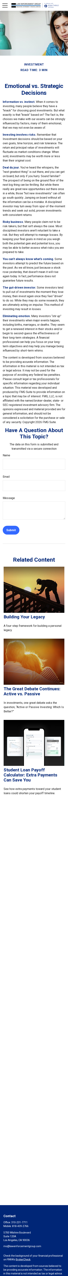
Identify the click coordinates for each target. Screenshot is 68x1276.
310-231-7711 (19, 1222)
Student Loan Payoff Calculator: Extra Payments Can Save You (30, 775)
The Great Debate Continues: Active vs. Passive (32, 691)
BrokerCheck (23, 1259)
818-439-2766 (20, 1226)
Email (6, 476)
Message (9, 498)
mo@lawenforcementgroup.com (22, 1246)
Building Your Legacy (24, 616)
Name (6, 455)
